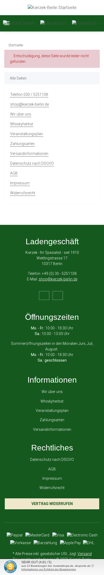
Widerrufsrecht (22, 193)
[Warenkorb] (84, 23)
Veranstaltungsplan (26, 134)
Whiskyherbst (21, 124)
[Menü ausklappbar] (7, 23)
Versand (85, 554)
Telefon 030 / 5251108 (29, 94)
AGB (14, 173)
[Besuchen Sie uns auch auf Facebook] (44, 295)
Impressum (20, 183)
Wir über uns (20, 114)
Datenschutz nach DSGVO (32, 163)
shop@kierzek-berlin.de (29, 104)
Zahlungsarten (22, 144)
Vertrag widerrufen (52, 504)
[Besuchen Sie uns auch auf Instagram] (57, 295)
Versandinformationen (29, 153)
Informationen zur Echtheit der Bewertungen (48, 569)
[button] (18, 23)
